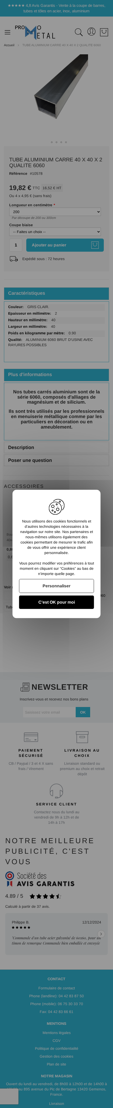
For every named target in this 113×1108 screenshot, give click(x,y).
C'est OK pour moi (56, 602)
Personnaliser (56, 586)
